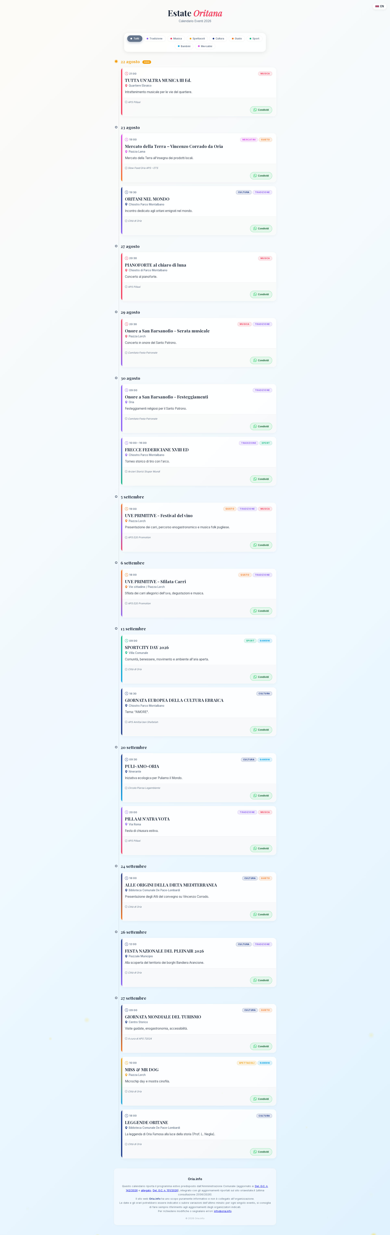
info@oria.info (223, 1211)
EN (382, 6)
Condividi (263, 110)
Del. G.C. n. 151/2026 (165, 1190)
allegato (146, 1190)
